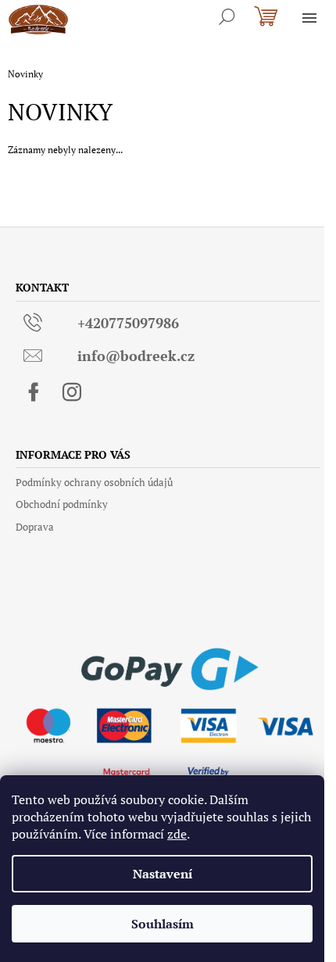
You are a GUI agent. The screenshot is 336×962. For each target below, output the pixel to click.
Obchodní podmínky (62, 504)
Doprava (35, 527)
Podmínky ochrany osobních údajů (94, 482)
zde (177, 833)
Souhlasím (162, 923)
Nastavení (162, 873)
